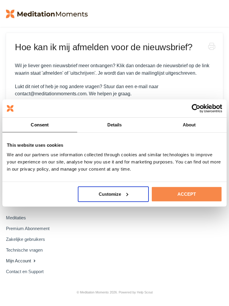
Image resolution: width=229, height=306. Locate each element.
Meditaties (16, 217)
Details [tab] (114, 124)
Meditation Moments (94, 292)
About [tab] (189, 124)
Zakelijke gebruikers (25, 239)
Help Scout (145, 292)
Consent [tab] (40, 124)
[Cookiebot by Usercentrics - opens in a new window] (196, 108)
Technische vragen (24, 250)
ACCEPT (186, 193)
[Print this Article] (211, 47)
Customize (110, 193)
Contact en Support (25, 271)
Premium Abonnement (27, 228)
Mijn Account (19, 260)
